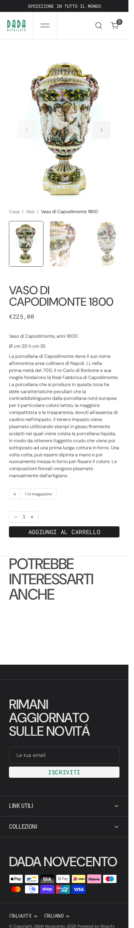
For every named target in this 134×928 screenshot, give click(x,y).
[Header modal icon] (45, 25)
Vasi (30, 204)
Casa (14, 204)
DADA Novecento (49, 916)
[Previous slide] (27, 126)
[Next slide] (102, 126)
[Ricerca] (98, 25)
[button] (45, 25)
